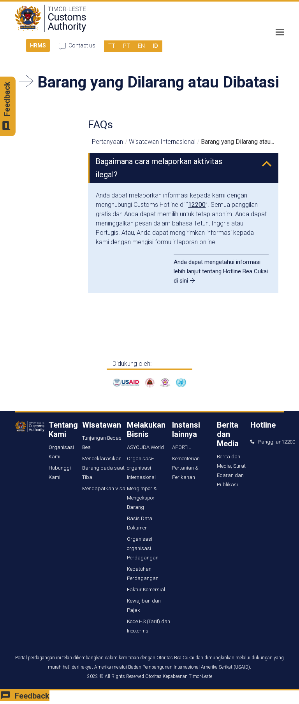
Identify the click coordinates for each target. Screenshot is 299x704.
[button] (280, 32)
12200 (197, 204)
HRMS (38, 45)
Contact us (82, 45)
